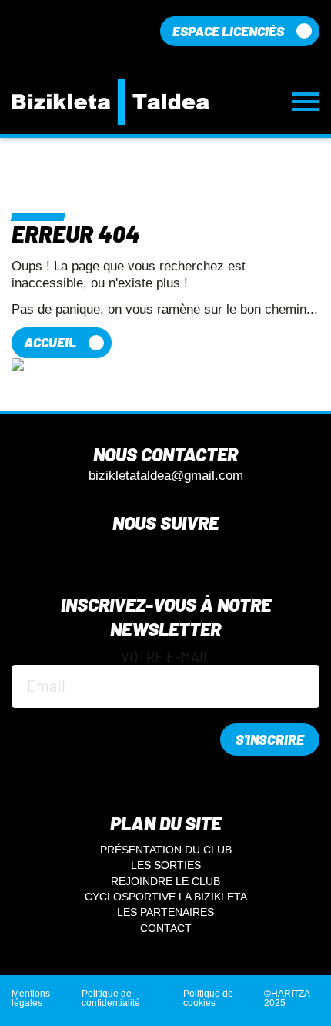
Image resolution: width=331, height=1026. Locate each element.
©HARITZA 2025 (286, 998)
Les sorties (166, 865)
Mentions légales (31, 998)
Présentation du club (166, 849)
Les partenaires (165, 912)
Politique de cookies (208, 998)
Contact (166, 928)
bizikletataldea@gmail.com (166, 476)
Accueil (50, 342)
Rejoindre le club (165, 881)
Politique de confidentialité (111, 998)
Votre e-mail (166, 658)
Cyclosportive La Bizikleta (166, 896)
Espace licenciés (228, 30)
